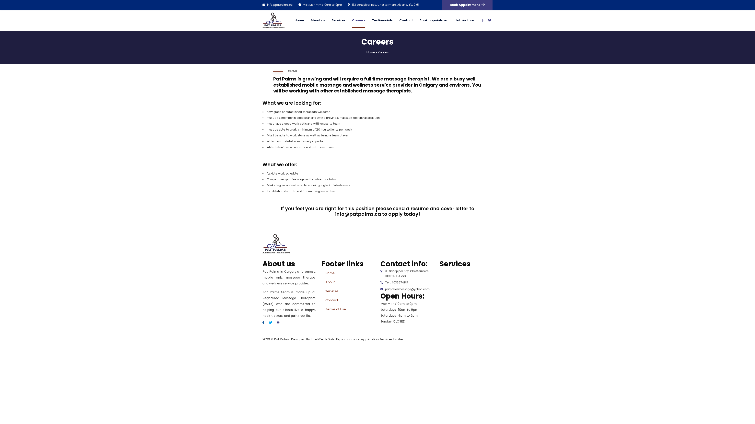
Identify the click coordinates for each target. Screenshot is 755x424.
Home (370, 52)
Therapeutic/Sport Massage (461, 298)
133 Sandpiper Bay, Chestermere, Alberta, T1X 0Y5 (385, 5)
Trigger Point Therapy (456, 315)
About (330, 282)
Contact (331, 300)
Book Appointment (465, 5)
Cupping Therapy (452, 324)
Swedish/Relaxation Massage (461, 271)
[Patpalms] (273, 20)
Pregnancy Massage (455, 307)
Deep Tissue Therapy (455, 280)
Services (331, 291)
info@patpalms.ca (280, 5)
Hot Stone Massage (454, 289)
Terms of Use (335, 309)
